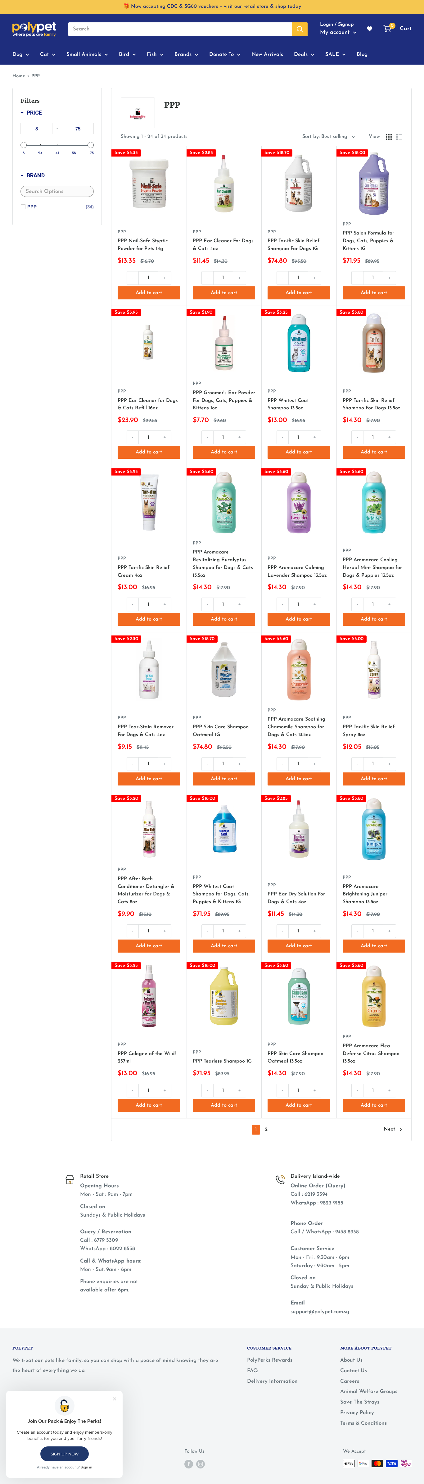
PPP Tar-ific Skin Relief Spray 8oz (369, 731)
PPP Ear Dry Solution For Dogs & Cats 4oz (296, 898)
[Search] (300, 29)
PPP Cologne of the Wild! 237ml (147, 1057)
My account (336, 32)
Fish (152, 54)
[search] (180, 29)
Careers (349, 1381)
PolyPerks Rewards (269, 1360)
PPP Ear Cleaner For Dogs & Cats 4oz (223, 245)
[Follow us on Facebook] (188, 1464)
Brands (183, 54)
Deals (301, 54)
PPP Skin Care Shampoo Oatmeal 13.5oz (295, 1057)
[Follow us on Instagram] (200, 1464)
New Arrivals (267, 54)
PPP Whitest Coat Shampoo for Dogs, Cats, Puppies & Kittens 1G (221, 894)
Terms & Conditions (363, 1423)
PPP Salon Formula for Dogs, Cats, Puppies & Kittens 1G (368, 241)
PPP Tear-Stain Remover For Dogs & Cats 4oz (146, 731)
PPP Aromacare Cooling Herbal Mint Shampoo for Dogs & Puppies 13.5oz (372, 568)
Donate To (221, 54)
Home (18, 76)
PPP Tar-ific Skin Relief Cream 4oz (143, 571)
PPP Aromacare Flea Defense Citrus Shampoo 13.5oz (371, 1054)
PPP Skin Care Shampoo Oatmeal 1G (221, 731)
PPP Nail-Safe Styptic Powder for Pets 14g (143, 245)
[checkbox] (60, 207)
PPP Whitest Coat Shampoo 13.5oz (288, 404)
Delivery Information (272, 1381)
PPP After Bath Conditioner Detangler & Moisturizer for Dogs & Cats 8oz (146, 890)
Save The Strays (359, 1402)
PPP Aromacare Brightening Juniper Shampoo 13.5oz (365, 894)
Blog (362, 54)
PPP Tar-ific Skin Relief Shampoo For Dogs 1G (293, 245)
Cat (44, 54)
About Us (351, 1360)
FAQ (252, 1370)
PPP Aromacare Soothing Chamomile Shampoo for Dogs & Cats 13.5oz (296, 727)
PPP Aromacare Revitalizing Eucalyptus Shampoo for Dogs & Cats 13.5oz (223, 564)
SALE (332, 54)
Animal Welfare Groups (368, 1391)
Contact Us (353, 1370)
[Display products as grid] (389, 137)
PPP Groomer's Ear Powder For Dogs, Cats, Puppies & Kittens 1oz (224, 400)
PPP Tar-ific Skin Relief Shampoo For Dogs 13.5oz (371, 404)
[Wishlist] (370, 29)
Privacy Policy (357, 1412)
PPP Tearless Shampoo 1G (222, 1061)
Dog (17, 54)
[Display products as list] (399, 137)
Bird (124, 54)
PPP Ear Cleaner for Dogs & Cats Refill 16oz (148, 404)
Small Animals (83, 54)
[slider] (23, 145)
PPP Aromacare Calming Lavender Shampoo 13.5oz (297, 571)
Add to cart (149, 292)
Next (389, 1129)
